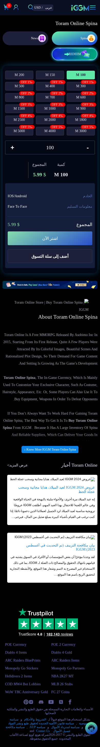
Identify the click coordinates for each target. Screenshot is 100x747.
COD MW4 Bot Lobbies (23, 684)
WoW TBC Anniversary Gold (26, 692)
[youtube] (51, 702)
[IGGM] (80, 7)
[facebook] (70, 702)
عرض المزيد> (17, 465)
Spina (84, 38)
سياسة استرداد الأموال (65, 727)
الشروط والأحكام (35, 719)
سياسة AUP (37, 727)
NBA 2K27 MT (62, 676)
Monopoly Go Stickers (21, 668)
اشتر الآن (50, 238)
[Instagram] (31, 702)
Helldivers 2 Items (18, 676)
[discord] (41, 702)
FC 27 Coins (60, 692)
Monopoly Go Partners (67, 668)
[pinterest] (26, 702)
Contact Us (43, 731)
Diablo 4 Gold (61, 652)
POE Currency (15, 644)
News (34, 38)
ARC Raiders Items (65, 660)
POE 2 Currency (63, 644)
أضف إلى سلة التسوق (50, 256)
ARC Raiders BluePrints (22, 660)
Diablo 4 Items (16, 652)
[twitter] (61, 702)
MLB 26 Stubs (62, 684)
